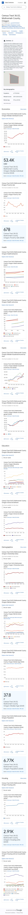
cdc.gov (8, 266)
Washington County (7, 26)
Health (21, 31)
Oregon (4, 28)
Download (7, 151)
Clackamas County (15, 25)
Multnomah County (17, 26)
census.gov (9, 128)
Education (10, 33)
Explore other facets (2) (8, 118)
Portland (8, 25)
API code (12, 151)
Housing (5, 34)
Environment (12, 34)
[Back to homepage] (3, 3)
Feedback (20, 2)
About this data (15, 128)
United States (9, 28)
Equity (4, 33)
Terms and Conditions (10, 912)
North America (17, 28)
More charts (23, 109)
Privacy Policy (20, 912)
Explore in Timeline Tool (20, 151)
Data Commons (9, 2)
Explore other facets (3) (8, 605)
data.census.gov (15, 467)
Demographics (19, 33)
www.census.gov (7, 103)
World (23, 28)
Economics (14, 31)
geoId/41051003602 (15, 23)
